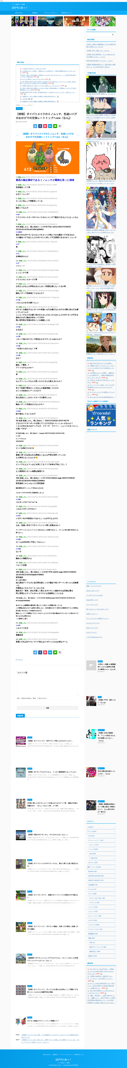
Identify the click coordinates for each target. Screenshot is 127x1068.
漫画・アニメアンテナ (93, 586)
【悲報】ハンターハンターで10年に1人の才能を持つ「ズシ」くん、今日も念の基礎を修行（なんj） (100, 288)
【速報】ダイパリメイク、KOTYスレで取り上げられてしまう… (50, 741)
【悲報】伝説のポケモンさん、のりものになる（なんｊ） (48, 835)
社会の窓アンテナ (92, 600)
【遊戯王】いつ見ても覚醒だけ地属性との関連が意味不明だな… (39, 96)
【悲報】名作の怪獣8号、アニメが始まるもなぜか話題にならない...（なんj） (100, 56)
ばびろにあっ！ (20, 7)
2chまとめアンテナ (92, 591)
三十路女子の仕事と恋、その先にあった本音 (34, 68)
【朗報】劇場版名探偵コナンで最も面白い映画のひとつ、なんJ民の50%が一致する (100, 66)
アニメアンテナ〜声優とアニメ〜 (97, 618)
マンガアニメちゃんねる (94, 595)
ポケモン (20, 659)
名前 (18, 698)
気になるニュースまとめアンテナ (97, 609)
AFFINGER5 (74, 1065)
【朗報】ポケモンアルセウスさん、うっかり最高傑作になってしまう (51, 772)
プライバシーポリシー (50, 13)
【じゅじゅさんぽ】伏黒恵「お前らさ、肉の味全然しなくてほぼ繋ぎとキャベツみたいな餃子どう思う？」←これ (100, 117)
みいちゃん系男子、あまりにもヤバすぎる (33, 79)
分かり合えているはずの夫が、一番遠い (101, 969)
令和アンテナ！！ (92, 614)
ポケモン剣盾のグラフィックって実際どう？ (43, 1021)
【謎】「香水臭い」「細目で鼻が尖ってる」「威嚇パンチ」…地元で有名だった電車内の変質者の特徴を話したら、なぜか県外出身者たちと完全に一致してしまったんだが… (101, 1000)
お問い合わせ (19, 13)
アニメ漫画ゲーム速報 (63, 1062)
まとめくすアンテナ (93, 623)
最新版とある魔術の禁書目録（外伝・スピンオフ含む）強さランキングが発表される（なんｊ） (100, 232)
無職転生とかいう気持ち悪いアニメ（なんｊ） (100, 354)
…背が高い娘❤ (26, 99)
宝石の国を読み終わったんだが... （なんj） (99, 60)
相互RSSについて (66, 13)
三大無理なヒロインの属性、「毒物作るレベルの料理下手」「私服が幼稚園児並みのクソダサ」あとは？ (100, 375)
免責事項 (34, 13)
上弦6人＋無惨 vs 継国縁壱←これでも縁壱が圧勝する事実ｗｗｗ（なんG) (101, 45)
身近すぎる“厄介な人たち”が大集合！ (101, 363)
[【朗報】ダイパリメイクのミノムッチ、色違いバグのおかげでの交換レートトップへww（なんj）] (50, 126)
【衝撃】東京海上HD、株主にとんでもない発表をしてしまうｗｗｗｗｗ (41, 85)
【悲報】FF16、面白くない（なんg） (98, 50)
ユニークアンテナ (92, 604)
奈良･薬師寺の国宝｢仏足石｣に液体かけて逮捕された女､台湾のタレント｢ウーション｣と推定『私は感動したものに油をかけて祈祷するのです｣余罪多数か (48, 82)
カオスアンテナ (91, 632)
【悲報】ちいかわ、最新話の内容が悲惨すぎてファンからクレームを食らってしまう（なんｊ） (100, 183)
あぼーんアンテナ (92, 628)
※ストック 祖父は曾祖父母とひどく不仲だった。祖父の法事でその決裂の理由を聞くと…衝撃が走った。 (100, 986)
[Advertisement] (47, 44)
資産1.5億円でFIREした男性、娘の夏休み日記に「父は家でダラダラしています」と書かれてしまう (48, 92)
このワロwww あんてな (94, 637)
